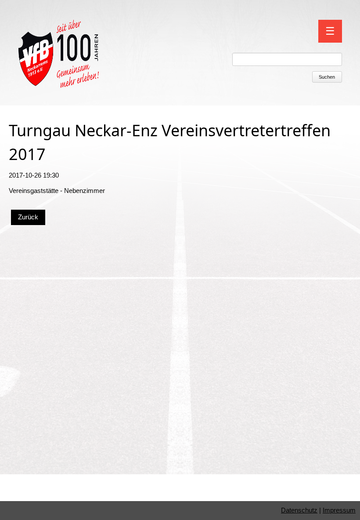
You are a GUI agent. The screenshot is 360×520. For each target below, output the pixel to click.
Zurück (28, 217)
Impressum (339, 510)
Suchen (327, 77)
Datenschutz (299, 510)
